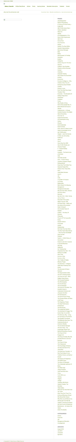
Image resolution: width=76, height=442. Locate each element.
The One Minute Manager (64, 325)
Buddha (59, 59)
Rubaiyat (60, 236)
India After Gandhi (62, 157)
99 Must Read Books (63, 22)
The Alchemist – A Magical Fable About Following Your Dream (64, 265)
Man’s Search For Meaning (64, 185)
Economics (60, 79)
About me (60, 31)
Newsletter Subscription (63, 199)
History (59, 139)
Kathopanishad (61, 163)
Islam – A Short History (63, 159)
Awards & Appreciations (63, 48)
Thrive (59, 373)
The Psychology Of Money (64, 346)
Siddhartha (60, 247)
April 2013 (60, 434)
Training (59, 377)
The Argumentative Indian (64, 272)
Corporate (60, 72)
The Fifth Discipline (62, 282)
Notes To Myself (62, 207)
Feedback (60, 99)
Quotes (59, 225)
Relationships (61, 227)
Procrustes (60, 223)
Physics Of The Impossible (64, 218)
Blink (59, 52)
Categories (60, 61)
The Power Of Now (62, 342)
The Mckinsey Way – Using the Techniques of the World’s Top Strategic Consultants (65, 316)
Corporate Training (62, 73)
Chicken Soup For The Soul (64, 62)
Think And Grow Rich (63, 371)
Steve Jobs (60, 254)
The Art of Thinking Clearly (64, 274)
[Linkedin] (69, 1)
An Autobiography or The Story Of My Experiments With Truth (64, 37)
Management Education (63, 188)
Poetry (59, 220)
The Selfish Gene (62, 360)
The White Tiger (61, 367)
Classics (60, 64)
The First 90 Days (62, 283)
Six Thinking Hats (62, 249)
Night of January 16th (63, 201)
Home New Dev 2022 (63, 143)
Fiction (59, 101)
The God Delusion (62, 294)
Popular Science (62, 221)
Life (58, 176)
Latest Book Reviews (63, 172)
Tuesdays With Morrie (63, 382)
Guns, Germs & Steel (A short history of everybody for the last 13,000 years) (65, 130)
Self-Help (60, 245)
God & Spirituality (62, 125)
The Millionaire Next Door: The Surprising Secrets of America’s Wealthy (65, 322)
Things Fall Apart (62, 369)
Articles (59, 44)
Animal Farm (61, 41)
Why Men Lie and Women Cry (65, 398)
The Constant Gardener (63, 280)
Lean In (59, 174)
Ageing (59, 33)
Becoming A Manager (63, 50)
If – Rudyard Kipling (62, 148)
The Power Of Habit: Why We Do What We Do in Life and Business (65, 338)
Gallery (59, 121)
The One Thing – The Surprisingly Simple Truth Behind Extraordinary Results (65, 329)
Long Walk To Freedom (63, 179)
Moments (60, 194)
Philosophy (60, 216)
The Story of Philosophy (63, 362)
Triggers (60, 378)
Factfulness (60, 97)
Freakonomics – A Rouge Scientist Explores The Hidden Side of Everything (65, 112)
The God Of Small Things (64, 296)
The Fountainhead (62, 285)
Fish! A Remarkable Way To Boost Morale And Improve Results (64, 106)
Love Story (60, 181)
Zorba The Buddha (62, 409)
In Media (60, 150)
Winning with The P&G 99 (64, 400)
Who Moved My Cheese (63, 397)
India (59, 156)
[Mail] (71, 1)
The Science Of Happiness (64, 358)
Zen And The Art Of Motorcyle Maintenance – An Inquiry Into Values (65, 406)
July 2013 (60, 431)
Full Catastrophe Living (63, 119)
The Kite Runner (61, 307)
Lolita (59, 177)
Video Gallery (61, 388)
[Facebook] (67, 1)
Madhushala (61, 183)
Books (59, 53)
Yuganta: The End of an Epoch (65, 402)
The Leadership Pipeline (63, 309)
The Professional (62, 344)
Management (61, 187)
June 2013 (60, 432)
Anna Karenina (61, 42)
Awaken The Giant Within (64, 46)
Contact (59, 70)
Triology (59, 380)
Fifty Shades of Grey (63, 103)
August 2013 (61, 429)
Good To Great (61, 126)
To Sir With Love (62, 375)
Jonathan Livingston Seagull (64, 161)
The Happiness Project (63, 302)
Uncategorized (61, 423)
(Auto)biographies (62, 20)
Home (59, 141)
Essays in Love (61, 88)
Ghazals (60, 123)
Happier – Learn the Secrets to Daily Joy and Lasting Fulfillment (64, 135)
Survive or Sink (61, 256)
